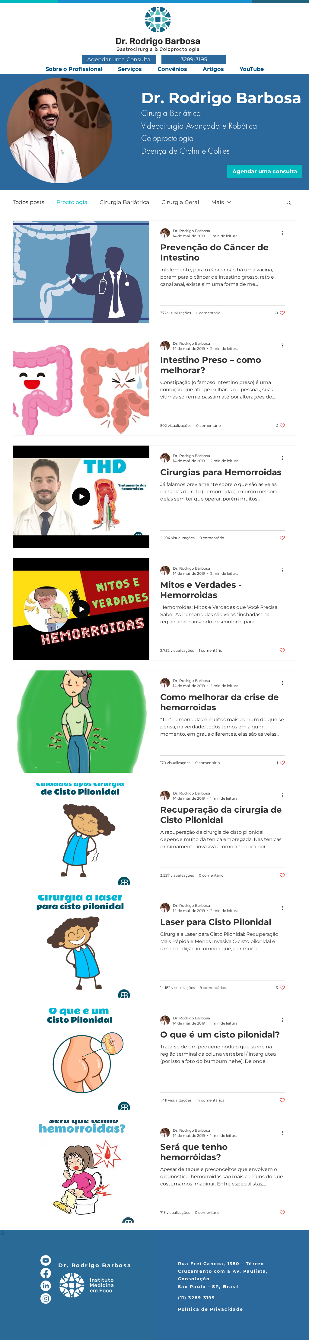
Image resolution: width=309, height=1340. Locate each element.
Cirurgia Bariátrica (124, 202)
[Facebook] (45, 1273)
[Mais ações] (284, 233)
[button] (288, 203)
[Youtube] (45, 1260)
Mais (217, 202)
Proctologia (72, 202)
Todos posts (28, 202)
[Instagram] (45, 1298)
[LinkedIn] (45, 1286)
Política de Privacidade (210, 1309)
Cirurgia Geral (180, 202)
